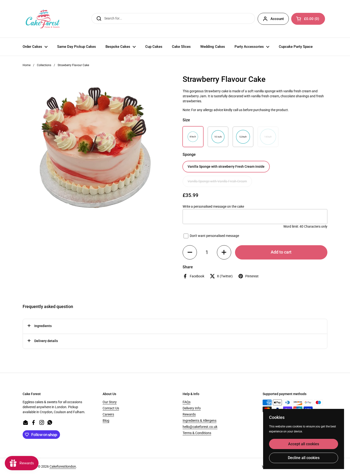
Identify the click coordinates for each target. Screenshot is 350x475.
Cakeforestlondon (63, 466)
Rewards (189, 414)
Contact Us (111, 408)
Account (277, 19)
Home (26, 65)
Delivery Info (192, 408)
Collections (44, 65)
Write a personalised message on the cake (213, 206)
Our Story (110, 402)
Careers (108, 414)
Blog (106, 420)
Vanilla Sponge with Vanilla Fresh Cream (217, 181)
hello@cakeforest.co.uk (200, 427)
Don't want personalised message (214, 235)
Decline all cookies (304, 457)
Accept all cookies (303, 444)
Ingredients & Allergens (199, 420)
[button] (190, 252)
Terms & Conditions (197, 433)
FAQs (186, 402)
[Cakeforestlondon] (43, 18)
